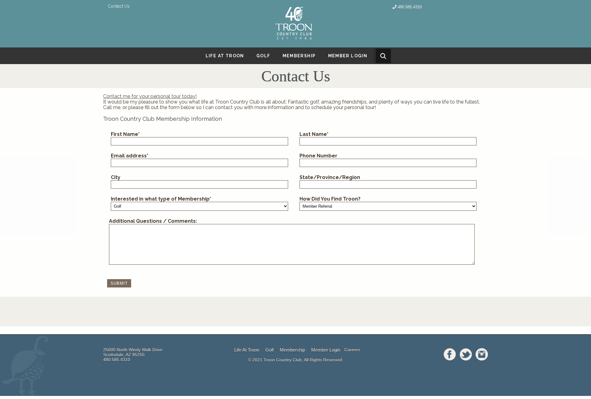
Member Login (348, 55)
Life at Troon (225, 55)
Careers (352, 349)
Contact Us (119, 6)
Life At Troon (246, 349)
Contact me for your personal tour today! (150, 96)
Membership (299, 55)
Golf (263, 55)
